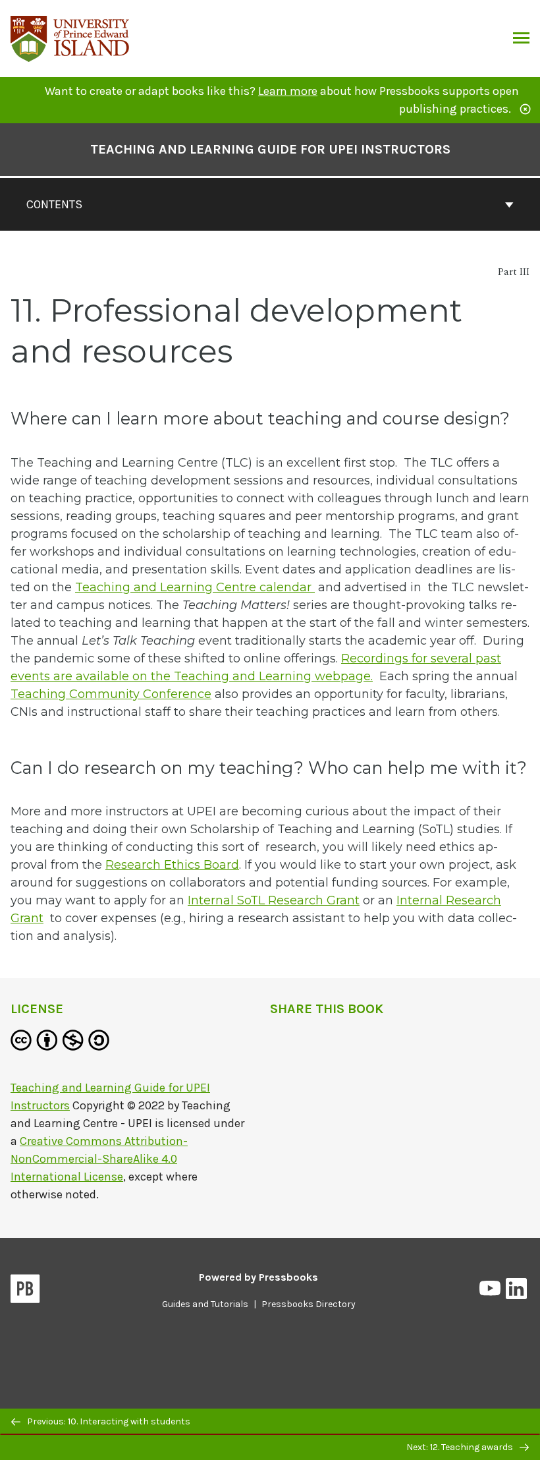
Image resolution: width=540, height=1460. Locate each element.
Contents (54, 204)
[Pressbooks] (25, 1291)
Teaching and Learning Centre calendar (195, 587)
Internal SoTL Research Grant (274, 900)
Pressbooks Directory (308, 1304)
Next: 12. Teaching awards (460, 1447)
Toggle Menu (521, 38)
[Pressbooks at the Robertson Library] (70, 37)
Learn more (287, 91)
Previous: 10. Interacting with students (107, 1421)
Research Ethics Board (172, 865)
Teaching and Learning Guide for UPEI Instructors (270, 149)
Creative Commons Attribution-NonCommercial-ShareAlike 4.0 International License (99, 1159)
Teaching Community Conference (111, 694)
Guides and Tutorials (205, 1304)
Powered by (258, 1277)
